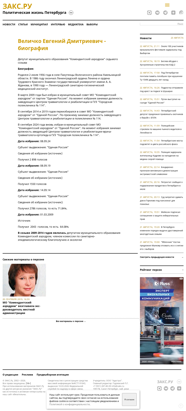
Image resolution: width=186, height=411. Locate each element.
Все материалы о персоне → (71, 321)
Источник (24, 220)
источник (55, 153)
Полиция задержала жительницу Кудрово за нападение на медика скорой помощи (160, 155)
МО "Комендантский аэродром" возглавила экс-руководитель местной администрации (21, 308)
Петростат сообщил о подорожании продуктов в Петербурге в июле (161, 185)
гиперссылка (35, 391)
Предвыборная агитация (53, 374)
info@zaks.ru (118, 386)
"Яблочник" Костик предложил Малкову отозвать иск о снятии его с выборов (161, 245)
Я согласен (129, 399)
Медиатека (76, 24)
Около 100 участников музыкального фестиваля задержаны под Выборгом (161, 50)
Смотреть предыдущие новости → (162, 257)
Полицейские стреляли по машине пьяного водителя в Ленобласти (160, 129)
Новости (9, 24)
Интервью (58, 24)
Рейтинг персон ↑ (162, 269)
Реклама (27, 374)
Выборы (92, 24)
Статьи (23, 24)
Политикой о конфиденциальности (69, 404)
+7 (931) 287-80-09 (102, 386)
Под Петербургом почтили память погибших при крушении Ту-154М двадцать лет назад (161, 76)
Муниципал (39, 24)
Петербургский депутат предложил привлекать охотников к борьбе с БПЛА (161, 114)
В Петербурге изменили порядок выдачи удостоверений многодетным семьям (161, 230)
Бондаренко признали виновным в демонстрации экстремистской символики (159, 170)
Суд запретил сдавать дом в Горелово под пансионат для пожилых (161, 200)
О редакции (10, 374)
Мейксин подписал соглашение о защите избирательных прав (160, 215)
